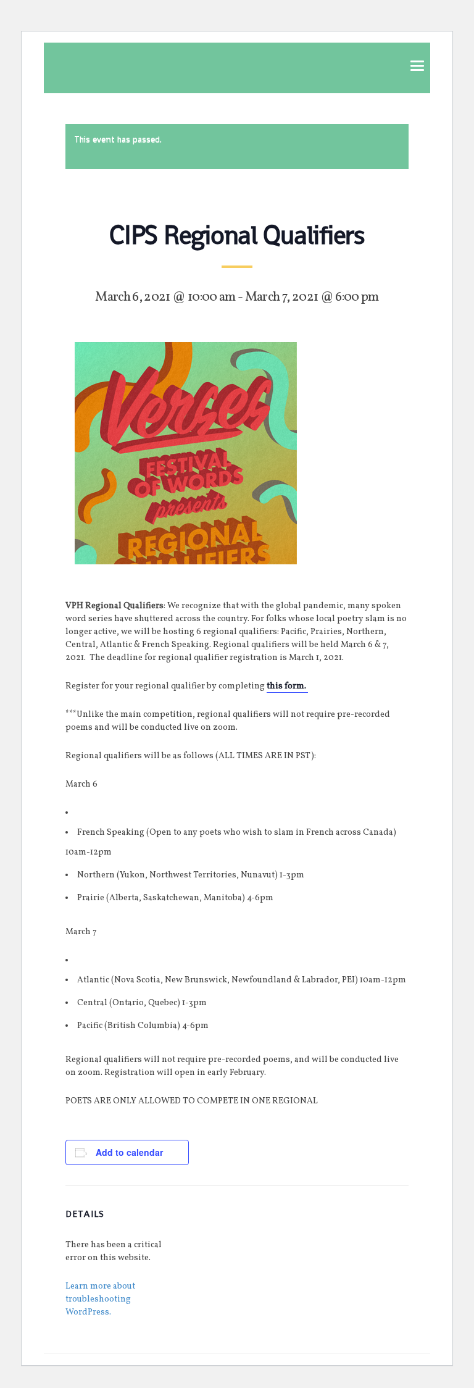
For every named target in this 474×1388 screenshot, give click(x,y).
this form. (287, 686)
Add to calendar (129, 1152)
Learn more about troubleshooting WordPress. (100, 1299)
